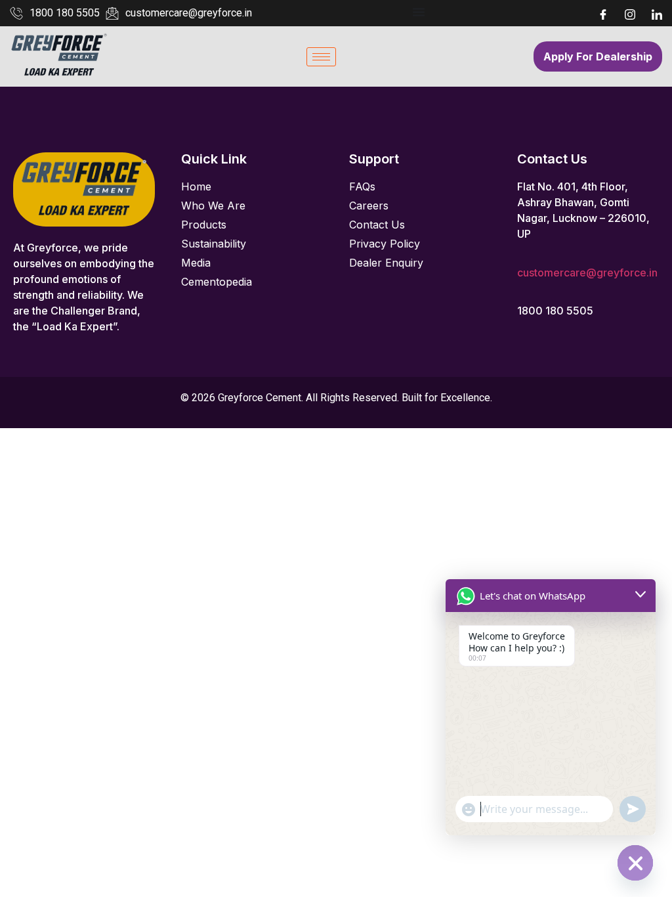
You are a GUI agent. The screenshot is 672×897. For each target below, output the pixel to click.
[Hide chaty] (635, 863)
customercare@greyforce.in (587, 272)
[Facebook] (603, 13)
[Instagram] (630, 13)
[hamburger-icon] (321, 56)
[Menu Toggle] (418, 11)
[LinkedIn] (657, 13)
